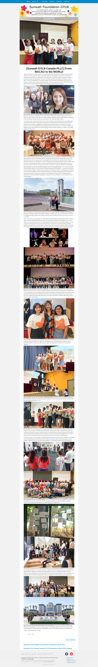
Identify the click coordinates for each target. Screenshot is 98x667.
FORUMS (59, 1)
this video (38, 400)
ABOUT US (35, 1)
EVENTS (52, 1)
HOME (28, 1)
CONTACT (67, 1)
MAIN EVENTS (70, 640)
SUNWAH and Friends (71, 660)
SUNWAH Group (70, 659)
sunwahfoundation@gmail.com (48, 661)
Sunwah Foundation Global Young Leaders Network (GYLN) (39, 657)
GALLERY (44, 1)
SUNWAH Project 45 (71, 662)
